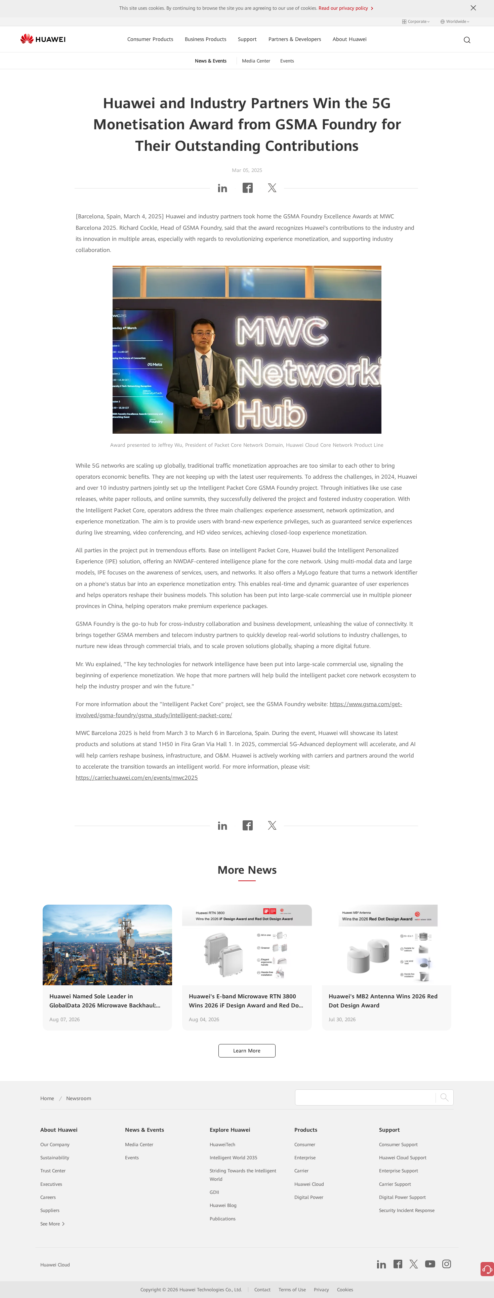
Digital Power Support (402, 1197)
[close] (473, 8)
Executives (51, 1184)
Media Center (256, 60)
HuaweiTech (222, 1144)
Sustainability (54, 1157)
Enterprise (305, 1157)
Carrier (301, 1170)
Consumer (304, 1144)
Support (247, 39)
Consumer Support (398, 1144)
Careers (48, 1197)
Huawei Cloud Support (402, 1157)
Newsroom (78, 1098)
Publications (223, 1218)
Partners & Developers (295, 39)
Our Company (55, 1144)
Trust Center (53, 1170)
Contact (262, 1289)
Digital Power (308, 1197)
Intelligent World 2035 (233, 1157)
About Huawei (350, 39)
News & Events (211, 60)
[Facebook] (248, 190)
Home (47, 1098)
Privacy (321, 1289)
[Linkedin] (222, 190)
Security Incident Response (407, 1210)
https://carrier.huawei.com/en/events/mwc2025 (137, 777)
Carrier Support (395, 1184)
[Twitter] (272, 190)
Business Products (205, 39)
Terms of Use (292, 1289)
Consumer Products (150, 39)
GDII (214, 1192)
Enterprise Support (398, 1170)
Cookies (345, 1289)
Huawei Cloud (309, 1184)
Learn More (246, 1051)
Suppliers (49, 1210)
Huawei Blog (223, 1205)
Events (287, 60)
